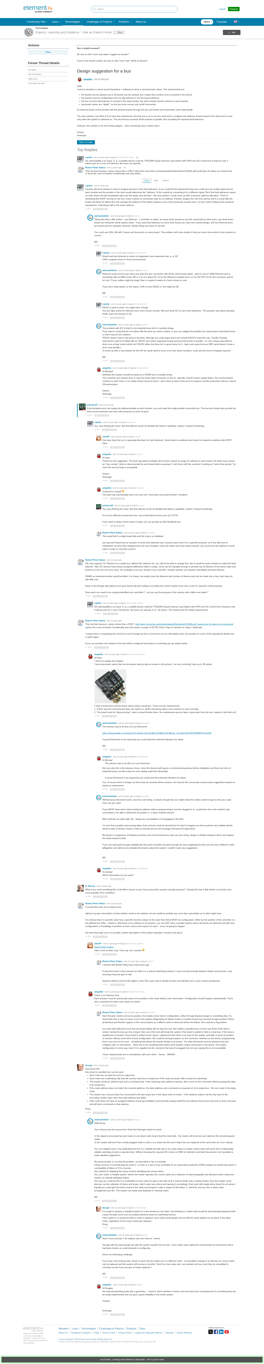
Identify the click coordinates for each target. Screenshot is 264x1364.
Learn (75, 1328)
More (120, 32)
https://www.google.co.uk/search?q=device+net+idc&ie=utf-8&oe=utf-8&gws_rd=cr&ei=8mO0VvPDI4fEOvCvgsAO (156, 733)
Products (131, 1328)
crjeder (89, 157)
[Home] (38, 9)
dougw (89, 1065)
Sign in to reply (86, 142)
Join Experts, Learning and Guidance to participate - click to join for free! (132, 1359)
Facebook (216, 1332)
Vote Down (90, 209)
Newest (166, 180)
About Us (63, 1332)
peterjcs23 (92, 405)
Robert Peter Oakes (126, 157)
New (233, 32)
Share (48, 52)
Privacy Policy (125, 1332)
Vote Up (86, 209)
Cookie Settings (184, 1332)
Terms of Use (108, 1332)
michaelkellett (101, 216)
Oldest (147, 181)
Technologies (41, 28)
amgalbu (87, 79)
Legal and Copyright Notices (148, 1332)
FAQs (96, 1332)
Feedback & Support (81, 1332)
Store (142, 1328)
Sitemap (169, 1332)
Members (64, 1328)
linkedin (221, 1332)
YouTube (226, 1332)
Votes (156, 180)
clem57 (106, 436)
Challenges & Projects (111, 1328)
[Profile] (235, 22)
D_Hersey (90, 886)
